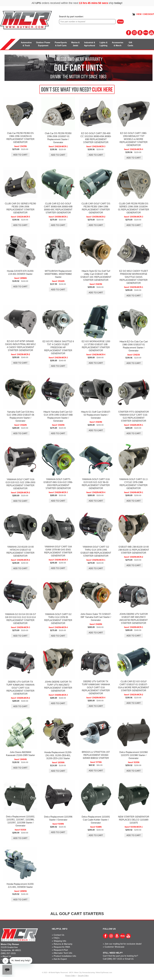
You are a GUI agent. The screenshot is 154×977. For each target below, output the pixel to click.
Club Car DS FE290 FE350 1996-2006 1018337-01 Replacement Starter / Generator (58, 138)
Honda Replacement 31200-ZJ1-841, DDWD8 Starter (20, 885)
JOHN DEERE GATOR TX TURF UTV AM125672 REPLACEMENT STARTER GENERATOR (58, 686)
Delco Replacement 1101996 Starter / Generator (58, 818)
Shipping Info (60, 941)
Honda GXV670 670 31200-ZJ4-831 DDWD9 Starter (20, 272)
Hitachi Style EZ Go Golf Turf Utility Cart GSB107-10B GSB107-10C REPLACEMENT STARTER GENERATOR (95, 275)
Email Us (129, 959)
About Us (6, 956)
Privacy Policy (70, 975)
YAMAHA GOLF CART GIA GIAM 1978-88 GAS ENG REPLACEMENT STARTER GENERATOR (58, 551)
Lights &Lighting (103, 44)
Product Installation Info (65, 956)
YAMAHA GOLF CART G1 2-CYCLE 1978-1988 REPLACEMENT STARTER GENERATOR (133, 483)
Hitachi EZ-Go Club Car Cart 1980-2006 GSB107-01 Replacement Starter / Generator (134, 346)
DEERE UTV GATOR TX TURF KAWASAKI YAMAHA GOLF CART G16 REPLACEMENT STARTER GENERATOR (20, 687)
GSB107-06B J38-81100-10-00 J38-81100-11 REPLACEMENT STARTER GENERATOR (133, 549)
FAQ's (56, 938)
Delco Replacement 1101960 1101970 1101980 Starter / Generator (133, 755)
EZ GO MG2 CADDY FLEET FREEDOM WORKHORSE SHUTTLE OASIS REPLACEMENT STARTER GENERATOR (133, 277)
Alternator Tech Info (63, 953)
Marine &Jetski (75, 44)
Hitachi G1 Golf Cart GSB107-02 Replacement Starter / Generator (96, 414)
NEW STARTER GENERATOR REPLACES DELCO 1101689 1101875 (133, 819)
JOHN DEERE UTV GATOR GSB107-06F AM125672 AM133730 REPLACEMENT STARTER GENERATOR (133, 618)
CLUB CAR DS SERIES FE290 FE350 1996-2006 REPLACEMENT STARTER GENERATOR (20, 208)
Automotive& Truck (26, 44)
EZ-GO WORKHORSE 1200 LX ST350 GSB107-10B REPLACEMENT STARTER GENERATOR (96, 346)
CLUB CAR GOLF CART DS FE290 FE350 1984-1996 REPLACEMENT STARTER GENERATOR (96, 208)
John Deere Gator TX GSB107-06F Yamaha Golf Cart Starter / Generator (95, 617)
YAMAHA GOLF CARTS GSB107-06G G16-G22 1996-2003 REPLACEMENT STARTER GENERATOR (58, 483)
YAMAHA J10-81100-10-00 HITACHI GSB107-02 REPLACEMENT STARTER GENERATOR (20, 551)
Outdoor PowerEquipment (43, 44)
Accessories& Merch (117, 44)
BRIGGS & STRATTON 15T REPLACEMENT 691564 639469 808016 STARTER (96, 755)
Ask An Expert (60, 959)
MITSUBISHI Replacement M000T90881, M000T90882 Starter (58, 274)
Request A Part (61, 950)
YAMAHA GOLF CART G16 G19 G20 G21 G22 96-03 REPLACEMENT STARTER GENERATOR (96, 483)
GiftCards (130, 44)
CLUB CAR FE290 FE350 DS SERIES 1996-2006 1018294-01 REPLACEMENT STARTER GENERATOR (133, 208)
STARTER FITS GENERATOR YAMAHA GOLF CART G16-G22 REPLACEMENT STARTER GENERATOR (133, 416)
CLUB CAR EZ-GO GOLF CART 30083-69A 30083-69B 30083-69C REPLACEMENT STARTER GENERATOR (58, 208)
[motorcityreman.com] (26, 20)
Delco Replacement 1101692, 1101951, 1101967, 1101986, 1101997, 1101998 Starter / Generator (20, 821)
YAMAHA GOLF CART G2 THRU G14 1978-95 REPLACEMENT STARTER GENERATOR (58, 618)
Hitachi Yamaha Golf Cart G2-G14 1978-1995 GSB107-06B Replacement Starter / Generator (58, 416)
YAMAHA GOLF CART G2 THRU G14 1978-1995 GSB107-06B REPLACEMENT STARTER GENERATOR (95, 551)
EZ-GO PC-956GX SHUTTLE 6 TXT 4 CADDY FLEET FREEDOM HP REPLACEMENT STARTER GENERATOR (58, 347)
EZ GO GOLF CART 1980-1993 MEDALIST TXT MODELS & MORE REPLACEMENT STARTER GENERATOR (134, 139)
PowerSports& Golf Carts (61, 44)
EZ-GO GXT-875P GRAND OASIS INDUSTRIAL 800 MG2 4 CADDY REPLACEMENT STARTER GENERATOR (20, 345)
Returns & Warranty (63, 944)
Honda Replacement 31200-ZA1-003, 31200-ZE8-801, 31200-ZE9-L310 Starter (58, 755)
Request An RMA (62, 947)
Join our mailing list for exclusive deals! (123, 944)
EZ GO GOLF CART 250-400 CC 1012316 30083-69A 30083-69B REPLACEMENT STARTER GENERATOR (95, 138)
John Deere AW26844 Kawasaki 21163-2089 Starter (20, 753)
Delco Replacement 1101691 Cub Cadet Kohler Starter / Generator (96, 819)
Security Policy (83, 975)
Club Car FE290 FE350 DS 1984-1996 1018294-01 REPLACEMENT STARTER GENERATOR (20, 137)
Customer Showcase (114, 947)
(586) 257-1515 (8, 953)
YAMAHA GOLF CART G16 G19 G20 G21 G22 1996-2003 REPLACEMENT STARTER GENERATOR (20, 484)
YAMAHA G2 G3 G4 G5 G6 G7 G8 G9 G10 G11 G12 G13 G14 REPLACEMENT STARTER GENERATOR (20, 618)
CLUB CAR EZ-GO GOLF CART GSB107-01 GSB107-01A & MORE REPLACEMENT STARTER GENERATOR (133, 686)
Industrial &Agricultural (89, 44)
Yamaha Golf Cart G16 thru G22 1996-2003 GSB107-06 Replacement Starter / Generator (20, 416)
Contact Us (59, 935)
